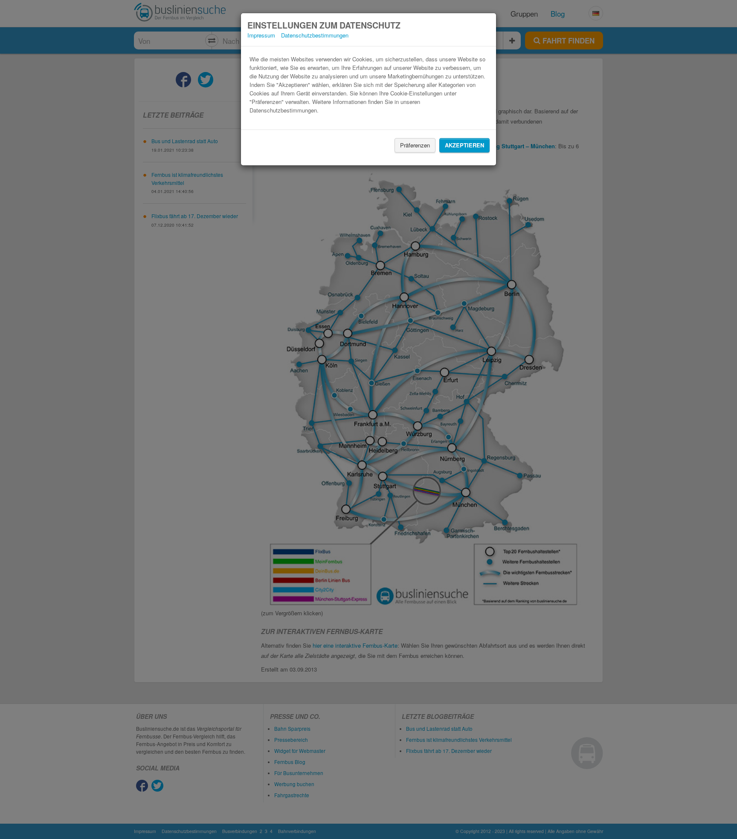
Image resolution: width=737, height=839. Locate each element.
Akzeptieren (464, 145)
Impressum (261, 35)
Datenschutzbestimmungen (314, 35)
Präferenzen (415, 145)
